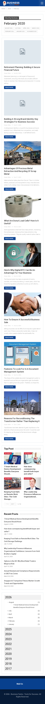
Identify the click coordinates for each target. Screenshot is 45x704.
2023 (8, 639)
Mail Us (20, 684)
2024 (8, 634)
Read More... (9, 87)
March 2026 (35, 28)
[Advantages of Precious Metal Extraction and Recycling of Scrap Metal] (22, 153)
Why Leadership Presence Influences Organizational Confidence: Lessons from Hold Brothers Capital (22, 551)
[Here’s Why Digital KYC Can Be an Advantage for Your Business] (22, 255)
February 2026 (9, 31)
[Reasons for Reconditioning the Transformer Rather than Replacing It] (22, 403)
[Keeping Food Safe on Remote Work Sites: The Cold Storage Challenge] (12, 483)
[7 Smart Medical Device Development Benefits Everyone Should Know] (12, 458)
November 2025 (32, 31)
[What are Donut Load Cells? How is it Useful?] (22, 205)
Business (8, 453)
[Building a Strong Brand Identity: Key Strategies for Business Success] (22, 104)
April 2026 (26, 28)
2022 (8, 644)
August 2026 (8, 28)
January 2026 (20, 31)
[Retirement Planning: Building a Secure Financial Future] (22, 52)
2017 (8, 668)
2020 (8, 654)
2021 (8, 649)
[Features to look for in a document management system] (22, 354)
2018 (8, 663)
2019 (8, 659)
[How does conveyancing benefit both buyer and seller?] (32, 458)
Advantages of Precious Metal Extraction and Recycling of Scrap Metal (20, 171)
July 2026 (18, 28)
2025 (8, 629)
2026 (8, 597)
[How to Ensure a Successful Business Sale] (22, 304)
